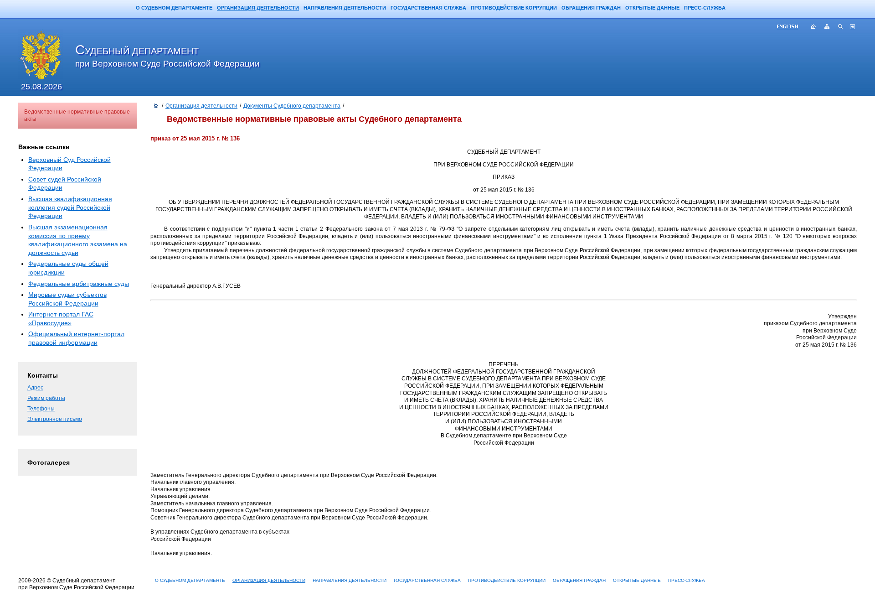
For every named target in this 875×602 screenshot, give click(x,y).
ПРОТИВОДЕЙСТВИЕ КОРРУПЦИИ (514, 7)
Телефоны (41, 408)
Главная (813, 27)
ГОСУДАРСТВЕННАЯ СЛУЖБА (428, 7)
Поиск (841, 27)
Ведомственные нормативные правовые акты (77, 115)
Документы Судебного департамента (291, 106)
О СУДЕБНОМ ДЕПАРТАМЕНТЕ (174, 7)
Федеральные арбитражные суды (78, 283)
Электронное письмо (54, 419)
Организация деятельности (201, 106)
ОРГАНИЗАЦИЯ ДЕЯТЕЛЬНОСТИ (258, 7)
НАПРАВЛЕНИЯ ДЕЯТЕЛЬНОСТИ (345, 7)
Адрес (35, 387)
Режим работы (46, 398)
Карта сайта (827, 27)
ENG (791, 27)
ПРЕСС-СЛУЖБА (705, 7)
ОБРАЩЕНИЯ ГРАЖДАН (591, 7)
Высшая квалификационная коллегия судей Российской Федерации (70, 207)
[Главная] (156, 106)
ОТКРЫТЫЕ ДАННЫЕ (652, 7)
